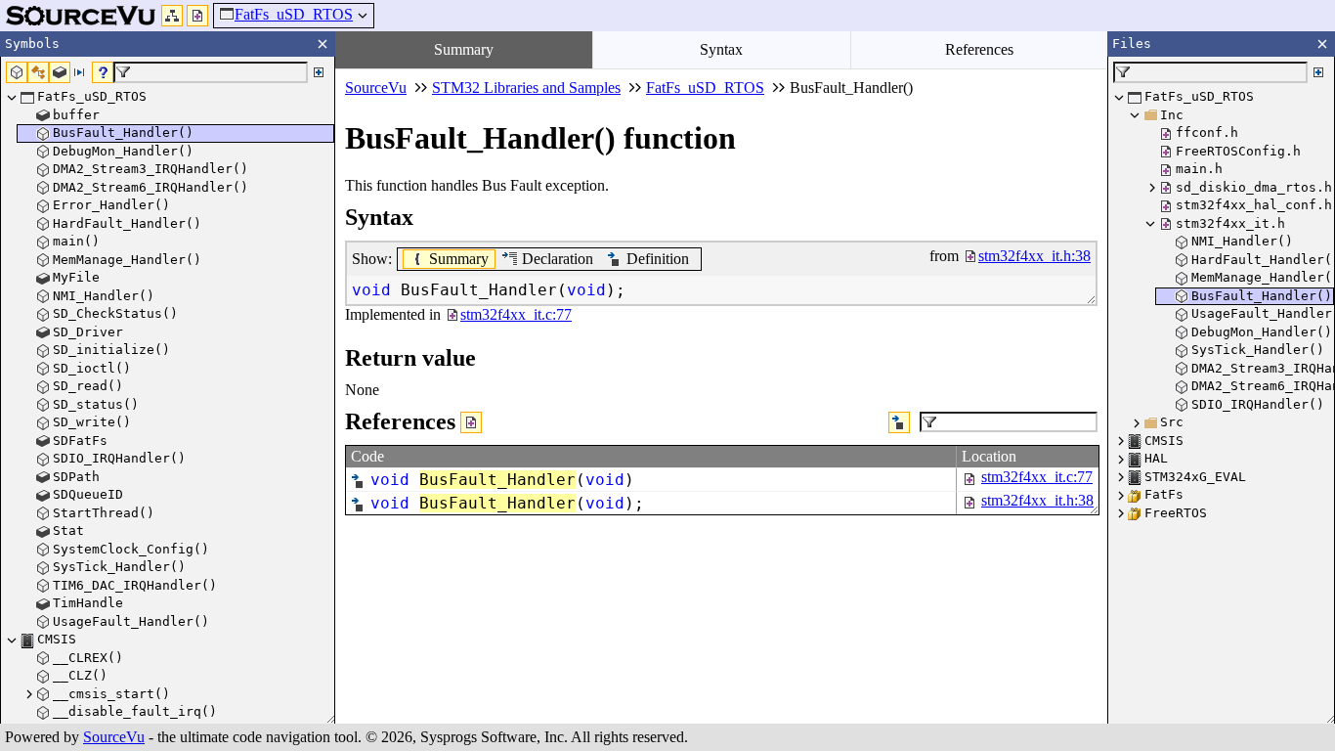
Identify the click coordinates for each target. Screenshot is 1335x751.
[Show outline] (172, 15)
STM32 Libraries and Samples (526, 87)
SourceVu (114, 737)
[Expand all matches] (318, 72)
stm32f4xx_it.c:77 (1037, 476)
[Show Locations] (471, 422)
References (979, 49)
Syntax (721, 49)
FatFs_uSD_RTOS (294, 14)
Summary (464, 49)
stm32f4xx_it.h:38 (1037, 500)
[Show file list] (197, 15)
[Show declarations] (899, 422)
